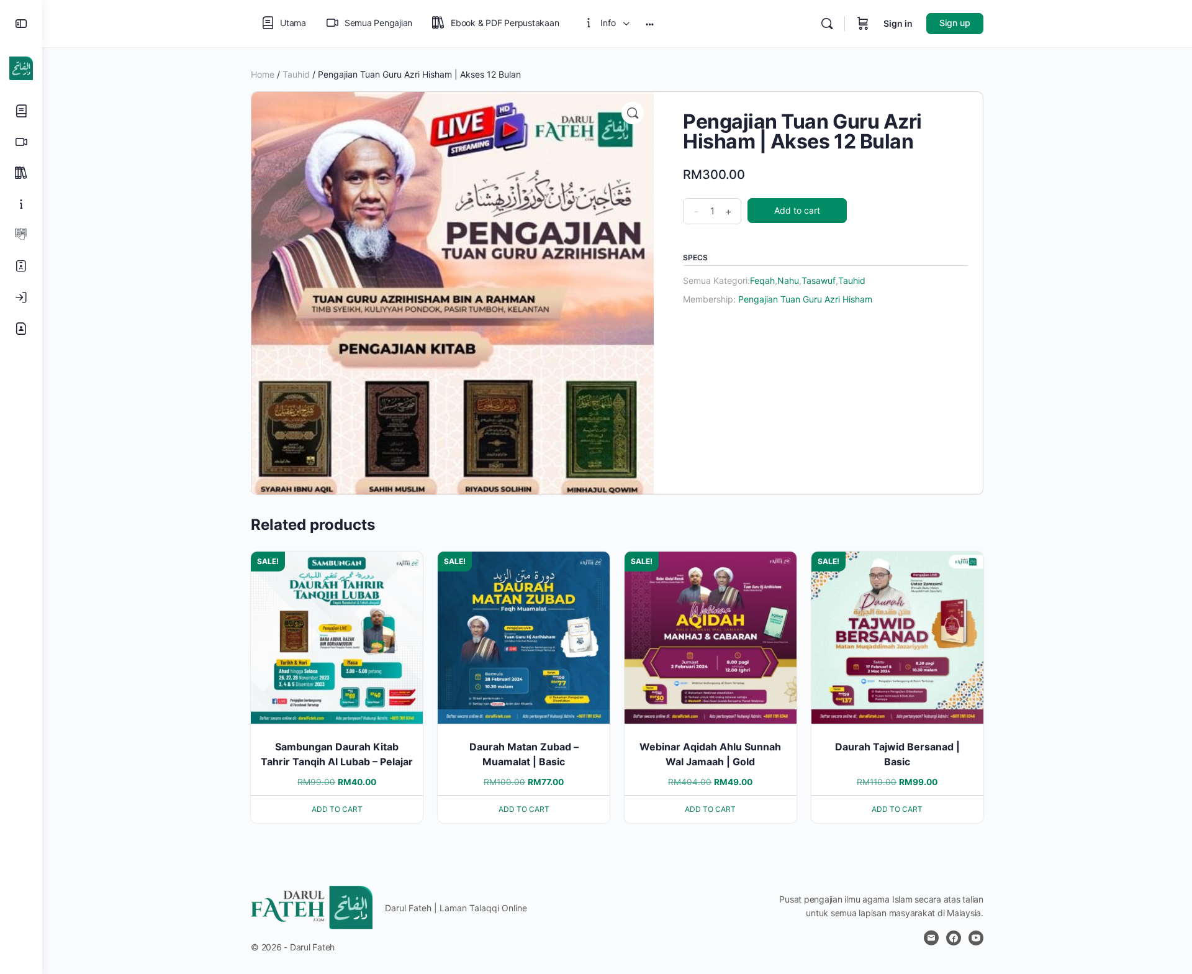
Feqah (762, 280)
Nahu (788, 280)
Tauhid (296, 74)
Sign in (898, 23)
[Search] (827, 23)
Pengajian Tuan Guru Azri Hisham (805, 299)
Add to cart (797, 210)
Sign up (954, 22)
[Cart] (863, 23)
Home (262, 74)
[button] (632, 113)
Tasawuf (818, 280)
